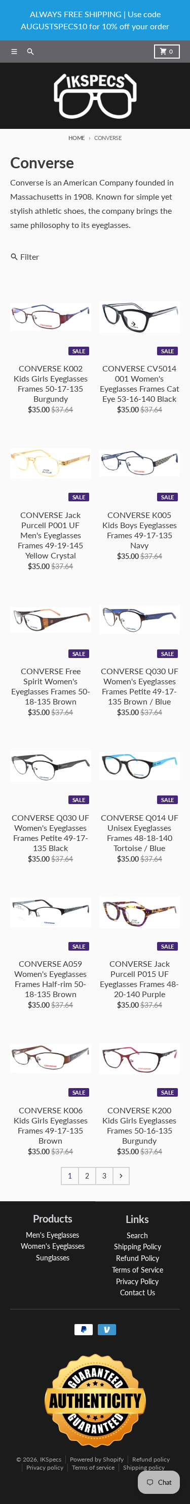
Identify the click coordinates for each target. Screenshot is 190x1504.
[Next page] (121, 1176)
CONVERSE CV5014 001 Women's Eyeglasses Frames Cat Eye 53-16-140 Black (139, 383)
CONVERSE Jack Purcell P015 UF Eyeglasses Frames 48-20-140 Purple (139, 979)
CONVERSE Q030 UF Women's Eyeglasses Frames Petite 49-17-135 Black (50, 833)
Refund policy (151, 1459)
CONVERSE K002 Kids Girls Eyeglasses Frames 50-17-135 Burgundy (51, 383)
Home (76, 137)
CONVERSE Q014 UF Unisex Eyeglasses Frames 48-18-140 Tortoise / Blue (139, 833)
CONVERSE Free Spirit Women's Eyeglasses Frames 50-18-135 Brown (50, 686)
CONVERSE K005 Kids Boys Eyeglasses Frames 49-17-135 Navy (139, 530)
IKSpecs (50, 1459)
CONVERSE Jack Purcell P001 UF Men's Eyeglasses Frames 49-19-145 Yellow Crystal (50, 535)
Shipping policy (144, 1467)
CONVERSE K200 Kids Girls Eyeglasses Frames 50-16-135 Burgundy (139, 1125)
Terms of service (93, 1467)
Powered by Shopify (97, 1459)
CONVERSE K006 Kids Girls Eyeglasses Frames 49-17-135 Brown (51, 1125)
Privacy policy (44, 1467)
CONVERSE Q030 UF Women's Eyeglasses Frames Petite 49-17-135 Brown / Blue (139, 686)
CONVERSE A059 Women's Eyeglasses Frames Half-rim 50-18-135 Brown (50, 979)
